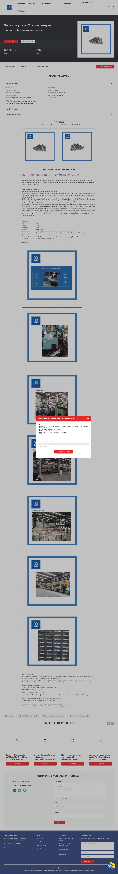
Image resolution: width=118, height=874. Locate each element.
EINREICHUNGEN (63, 452)
